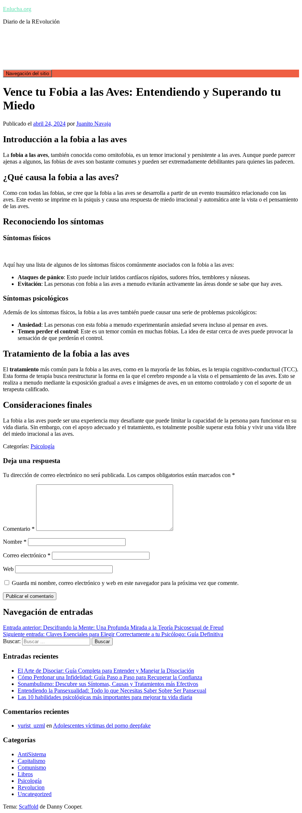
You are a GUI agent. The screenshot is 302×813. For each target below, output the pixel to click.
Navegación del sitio (27, 73)
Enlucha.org (17, 9)
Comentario (19, 529)
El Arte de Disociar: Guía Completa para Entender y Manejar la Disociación (106, 670)
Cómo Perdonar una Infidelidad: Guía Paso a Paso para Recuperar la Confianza (110, 677)
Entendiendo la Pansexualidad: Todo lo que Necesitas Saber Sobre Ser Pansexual (112, 690)
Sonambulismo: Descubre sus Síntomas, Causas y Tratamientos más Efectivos (108, 684)
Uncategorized (35, 794)
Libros (25, 774)
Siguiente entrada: (113, 634)
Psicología (43, 446)
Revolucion (31, 787)
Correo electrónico (26, 555)
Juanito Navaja (93, 123)
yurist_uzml (31, 725)
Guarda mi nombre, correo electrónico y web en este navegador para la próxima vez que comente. (125, 583)
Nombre (15, 542)
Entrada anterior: (113, 627)
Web (8, 569)
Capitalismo (31, 761)
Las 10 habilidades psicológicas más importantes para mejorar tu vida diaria (105, 697)
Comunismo (32, 767)
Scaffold (28, 806)
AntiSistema (32, 754)
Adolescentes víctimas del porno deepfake (102, 725)
